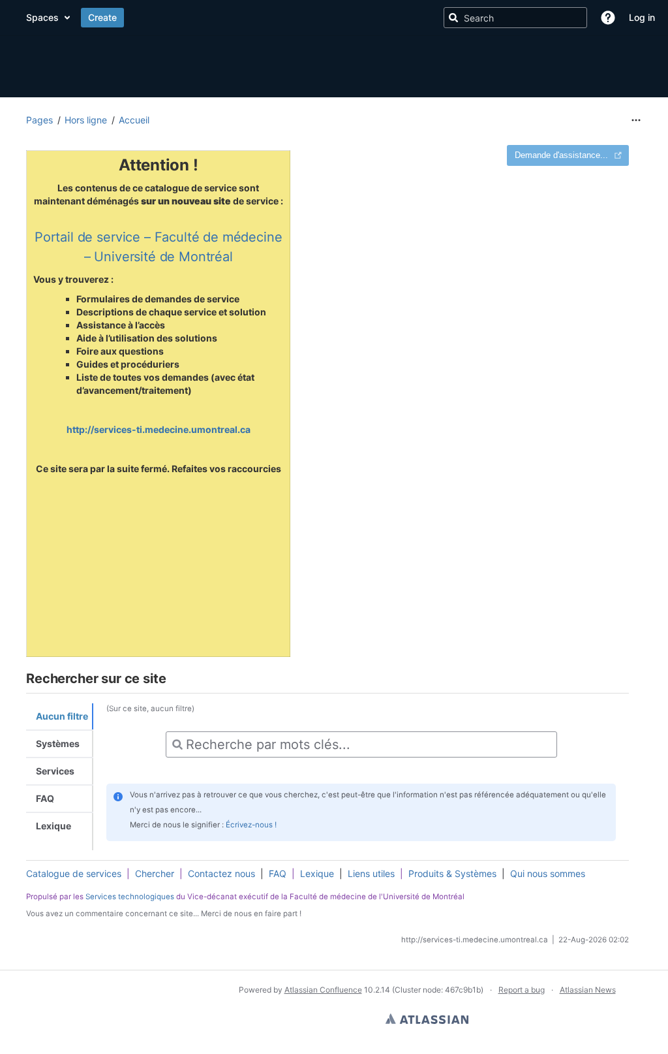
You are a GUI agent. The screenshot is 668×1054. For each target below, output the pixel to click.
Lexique (317, 873)
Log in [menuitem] (642, 17)
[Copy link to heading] (169, 679)
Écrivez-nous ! (251, 824)
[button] (608, 17)
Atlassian (427, 1018)
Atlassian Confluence (323, 990)
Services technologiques (129, 896)
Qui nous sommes (547, 873)
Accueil (134, 119)
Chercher (154, 873)
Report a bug (521, 990)
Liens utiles (371, 873)
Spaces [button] (323, 17)
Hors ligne (86, 119)
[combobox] (361, 744)
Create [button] (383, 17)
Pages (39, 119)
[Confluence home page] (153, 17)
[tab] (59, 717)
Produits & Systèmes (452, 873)
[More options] (636, 120)
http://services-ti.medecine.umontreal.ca (158, 429)
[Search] (453, 17)
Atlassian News (588, 990)
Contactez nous (221, 873)
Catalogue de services (73, 873)
